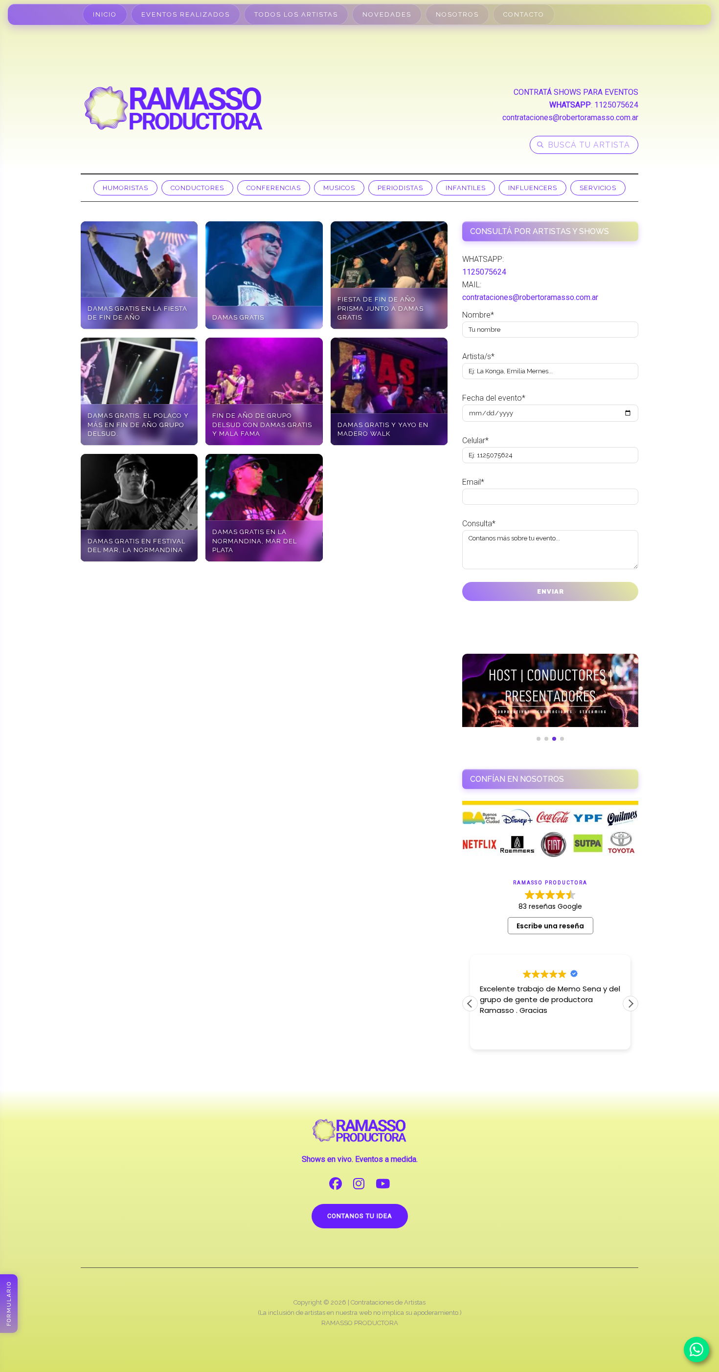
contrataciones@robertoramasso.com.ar (570, 117)
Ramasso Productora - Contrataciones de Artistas (174, 108)
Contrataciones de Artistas (388, 1302)
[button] (630, 1003)
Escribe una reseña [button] (550, 926)
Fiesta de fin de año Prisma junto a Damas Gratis (380, 308)
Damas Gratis (238, 317)
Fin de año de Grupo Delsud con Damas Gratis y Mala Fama (262, 424)
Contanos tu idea (359, 1216)
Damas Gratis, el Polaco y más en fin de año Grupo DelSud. (138, 424)
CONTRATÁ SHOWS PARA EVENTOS (576, 92)
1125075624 (616, 104)
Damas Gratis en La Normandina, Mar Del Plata (254, 540)
